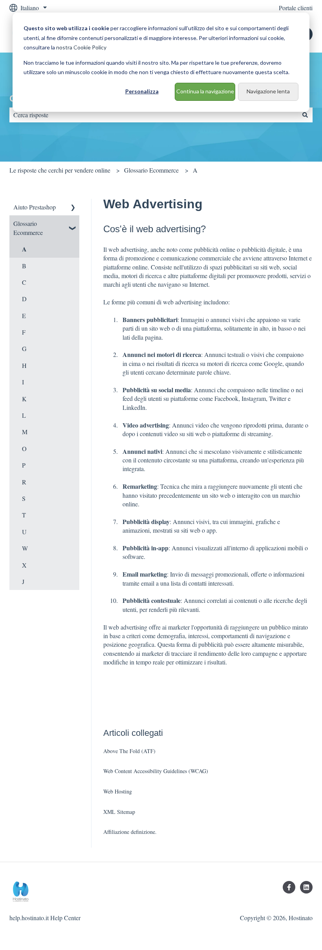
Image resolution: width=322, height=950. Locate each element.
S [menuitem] (24, 498)
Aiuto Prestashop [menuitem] (34, 207)
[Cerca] (305, 114)
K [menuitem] (24, 399)
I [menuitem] (23, 382)
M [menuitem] (24, 432)
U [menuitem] (24, 532)
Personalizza (142, 91)
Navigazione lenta (268, 91)
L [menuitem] (24, 415)
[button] (73, 208)
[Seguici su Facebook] (289, 887)
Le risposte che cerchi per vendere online (59, 170)
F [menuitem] (24, 332)
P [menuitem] (24, 465)
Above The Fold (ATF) (129, 751)
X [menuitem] (24, 565)
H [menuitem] (24, 365)
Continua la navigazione (205, 91)
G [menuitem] (24, 348)
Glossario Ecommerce (151, 170)
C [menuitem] (24, 282)
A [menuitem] (24, 248)
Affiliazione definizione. (130, 831)
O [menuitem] (24, 448)
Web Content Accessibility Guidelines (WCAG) (155, 771)
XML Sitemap (119, 811)
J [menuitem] (23, 581)
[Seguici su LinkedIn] (306, 887)
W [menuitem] (25, 548)
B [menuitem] (24, 266)
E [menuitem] (24, 315)
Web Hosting (117, 791)
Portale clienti (296, 8)
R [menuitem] (24, 482)
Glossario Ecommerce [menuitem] (28, 227)
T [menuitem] (24, 515)
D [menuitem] (24, 299)
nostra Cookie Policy (81, 47)
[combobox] (153, 114)
